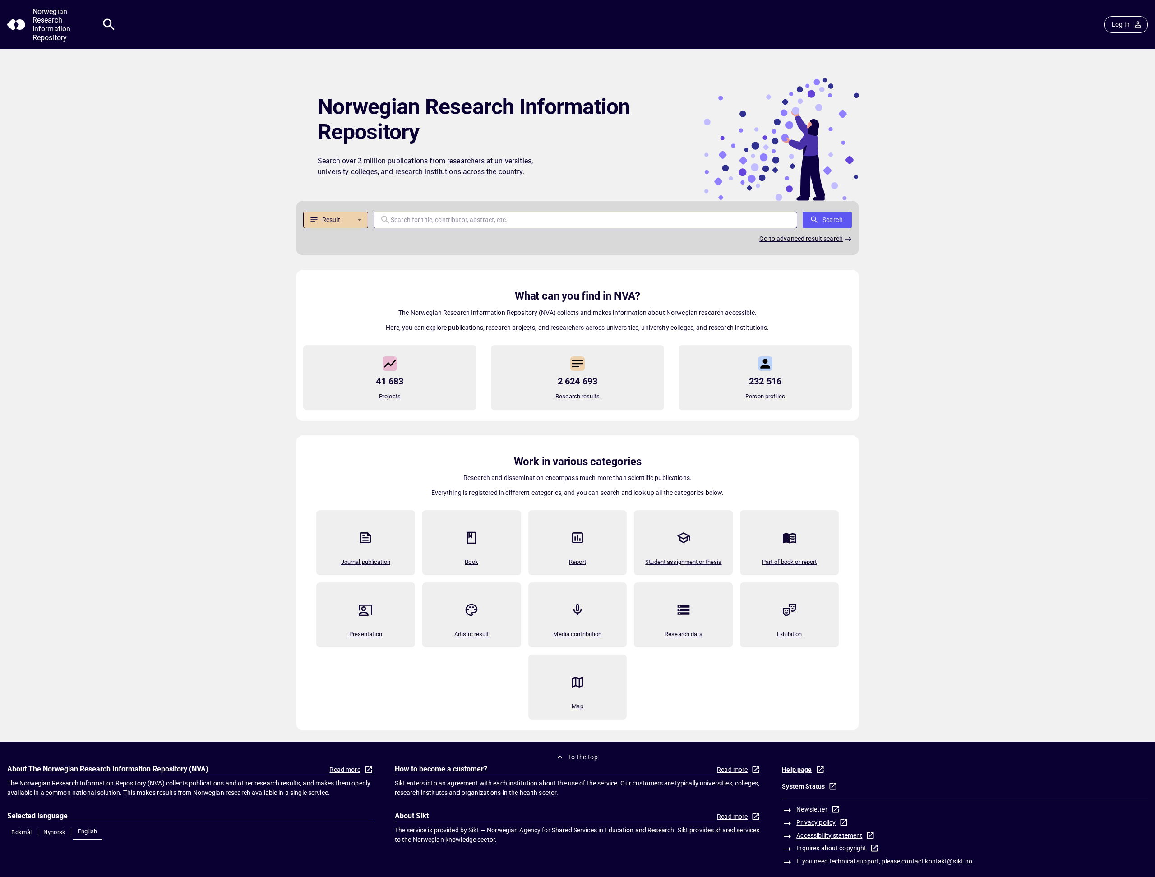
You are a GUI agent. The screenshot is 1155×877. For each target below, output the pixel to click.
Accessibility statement (829, 835)
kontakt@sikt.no (948, 861)
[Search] (108, 24)
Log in (1121, 24)
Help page (797, 769)
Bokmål (21, 832)
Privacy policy (816, 822)
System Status (803, 786)
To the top (583, 757)
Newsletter (811, 809)
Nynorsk (54, 832)
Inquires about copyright (831, 848)
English (87, 831)
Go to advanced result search (801, 238)
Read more (344, 769)
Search (832, 219)
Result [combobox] (331, 219)
